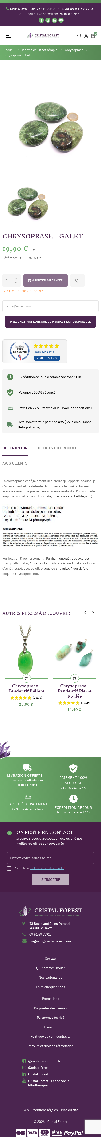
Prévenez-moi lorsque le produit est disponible (50, 322)
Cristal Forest (38, 1074)
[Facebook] (41, 20)
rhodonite (44, 496)
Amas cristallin (40, 563)
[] (26, 678)
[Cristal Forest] (50, 912)
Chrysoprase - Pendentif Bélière (26, 687)
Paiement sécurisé (50, 1017)
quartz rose (61, 496)
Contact (50, 958)
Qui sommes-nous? (50, 968)
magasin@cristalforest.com (50, 941)
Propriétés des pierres (50, 1008)
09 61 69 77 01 (40, 934)
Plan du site (69, 1110)
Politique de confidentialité (51, 1036)
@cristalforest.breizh (44, 1061)
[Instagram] (47, 20)
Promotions (50, 999)
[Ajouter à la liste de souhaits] (77, 280)
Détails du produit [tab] (57, 447)
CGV (26, 1110)
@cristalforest (39, 1067)
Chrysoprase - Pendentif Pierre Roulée (75, 690)
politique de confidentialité (46, 868)
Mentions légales (45, 1110)
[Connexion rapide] (86, 35)
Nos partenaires (50, 977)
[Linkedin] (54, 20)
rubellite (77, 496)
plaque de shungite (55, 568)
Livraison (50, 1027)
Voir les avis (47, 358)
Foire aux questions (50, 987)
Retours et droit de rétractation (51, 1046)
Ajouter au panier (47, 280)
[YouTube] (61, 20)
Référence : (10, 258)
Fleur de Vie (79, 568)
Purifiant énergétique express (68, 558)
